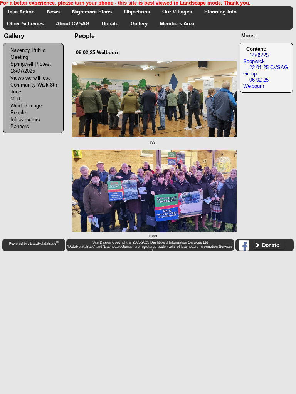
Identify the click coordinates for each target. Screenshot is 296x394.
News (55, 12)
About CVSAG (75, 24)
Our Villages (179, 12)
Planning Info (222, 12)
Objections (139, 12)
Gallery (141, 24)
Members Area (179, 24)
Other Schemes (27, 24)
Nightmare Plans (94, 12)
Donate (112, 24)
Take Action (23, 12)
